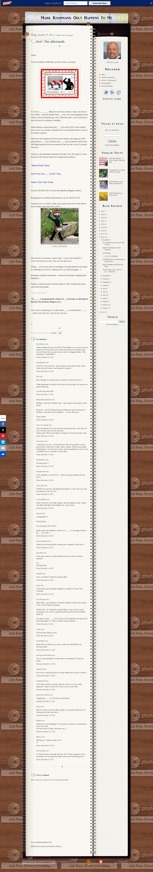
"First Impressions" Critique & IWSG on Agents (117, 171)
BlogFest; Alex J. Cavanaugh (64, 35)
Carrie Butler (40, 641)
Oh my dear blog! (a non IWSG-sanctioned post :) (116, 182)
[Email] (3, 448)
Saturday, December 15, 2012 (45, 650)
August (105, 285)
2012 (102, 237)
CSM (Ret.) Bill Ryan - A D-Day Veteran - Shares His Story (117, 160)
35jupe (38, 629)
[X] (3, 430)
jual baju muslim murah (44, 655)
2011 (102, 312)
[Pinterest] (3, 436)
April (104, 298)
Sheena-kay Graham (42, 695)
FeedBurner (116, 145)
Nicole (38, 706)
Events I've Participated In (108, 80)
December (106, 240)
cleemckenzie (40, 681)
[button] (53, 3)
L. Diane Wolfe (41, 499)
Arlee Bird (39, 553)
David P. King (40, 751)
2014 (102, 230)
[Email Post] (59, 333)
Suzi (37, 376)
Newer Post (35, 842)
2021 (102, 211)
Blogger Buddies (106, 83)
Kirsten (38, 720)
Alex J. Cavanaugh (42, 425)
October (105, 279)
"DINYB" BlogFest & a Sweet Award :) (116, 194)
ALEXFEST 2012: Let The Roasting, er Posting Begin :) (114, 260)
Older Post (48, 842)
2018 (102, 221)
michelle (39, 573)
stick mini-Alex (48, 206)
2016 (102, 224)
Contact (111, 34)
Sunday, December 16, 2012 (45, 745)
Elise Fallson (63, 246)
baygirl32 (39, 669)
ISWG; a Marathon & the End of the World (113, 265)
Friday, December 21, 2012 (45, 759)
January (105, 308)
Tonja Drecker (40, 471)
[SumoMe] (3, 454)
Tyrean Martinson (42, 541)
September (106, 282)
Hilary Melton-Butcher (43, 399)
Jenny (38, 585)
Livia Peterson (41, 599)
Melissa (38, 737)
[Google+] (118, 95)
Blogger (115, 324)
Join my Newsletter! (107, 86)
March (105, 301)
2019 (102, 218)
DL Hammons (40, 460)
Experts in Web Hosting (121, 863)
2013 (102, 234)
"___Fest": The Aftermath (110, 256)
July (104, 288)
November (106, 275)
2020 (102, 214)
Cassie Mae (40, 485)
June (104, 292)
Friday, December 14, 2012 (45, 357)
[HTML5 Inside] (101, 862)
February (105, 305)
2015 (102, 227)
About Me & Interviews (108, 77)
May (104, 295)
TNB (75, 861)
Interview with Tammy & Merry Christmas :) (112, 248)
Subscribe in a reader (112, 62)
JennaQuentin (40, 362)
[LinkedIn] (112, 95)
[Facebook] (3, 424)
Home (41, 842)
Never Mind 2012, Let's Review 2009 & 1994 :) (113, 243)
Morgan (38, 513)
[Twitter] (106, 95)
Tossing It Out (41, 565)
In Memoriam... (107, 253)
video (54, 204)
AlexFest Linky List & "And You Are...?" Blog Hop (112, 270)
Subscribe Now (100, 3)
